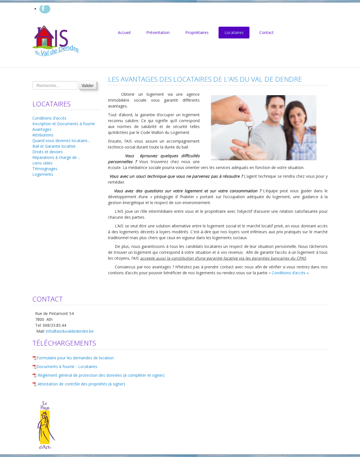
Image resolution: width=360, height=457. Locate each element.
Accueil (124, 32)
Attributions (42, 135)
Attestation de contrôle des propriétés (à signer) (81, 384)
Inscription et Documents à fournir (63, 123)
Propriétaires (197, 32)
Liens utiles (42, 163)
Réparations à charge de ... (56, 157)
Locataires (234, 32)
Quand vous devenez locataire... (61, 140)
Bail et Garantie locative (54, 146)
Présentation (158, 32)
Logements (42, 174)
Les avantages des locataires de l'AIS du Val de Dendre (205, 79)
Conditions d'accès (49, 118)
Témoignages (44, 168)
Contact (266, 32)
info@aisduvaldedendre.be (70, 331)
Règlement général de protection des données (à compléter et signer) (101, 375)
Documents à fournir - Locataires (67, 366)
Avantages (41, 129)
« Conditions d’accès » (288, 272)
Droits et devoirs (47, 151)
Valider (88, 85)
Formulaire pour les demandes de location (75, 357)
